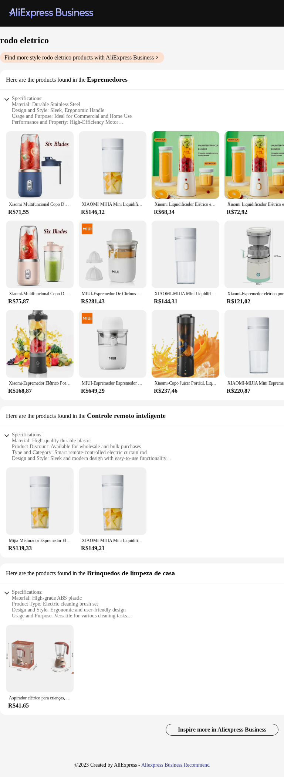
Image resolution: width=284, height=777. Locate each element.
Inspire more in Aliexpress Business (222, 729)
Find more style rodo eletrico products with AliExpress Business (79, 57)
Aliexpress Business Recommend (175, 765)
